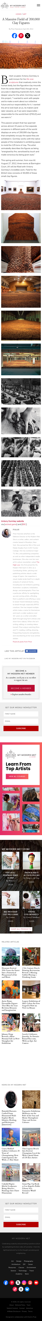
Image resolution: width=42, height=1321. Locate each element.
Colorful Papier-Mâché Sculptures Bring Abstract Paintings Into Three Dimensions (10, 1188)
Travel (31, 1271)
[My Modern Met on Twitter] (18, 1282)
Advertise (29, 1308)
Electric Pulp (32, 1317)
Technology (23, 1271)
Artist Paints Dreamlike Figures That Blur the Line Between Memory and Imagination (10, 1005)
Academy (19, 1274)
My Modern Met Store (16, 849)
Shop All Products (21, 929)
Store (27, 1274)
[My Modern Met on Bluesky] (27, 1288)
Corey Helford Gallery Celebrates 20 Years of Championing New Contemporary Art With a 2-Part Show (10, 1154)
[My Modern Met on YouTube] (36, 1282)
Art (24, 14)
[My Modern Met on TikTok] (15, 1288)
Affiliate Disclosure (14, 1311)
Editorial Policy (20, 1305)
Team (28, 1305)
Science (13, 1271)
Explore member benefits (21, 694)
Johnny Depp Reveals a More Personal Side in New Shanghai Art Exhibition (10, 1038)
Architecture (16, 1264)
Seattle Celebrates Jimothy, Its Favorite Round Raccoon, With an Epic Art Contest (30, 1038)
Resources (12, 1267)
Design (18, 1261)
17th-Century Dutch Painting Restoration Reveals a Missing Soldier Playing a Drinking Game (31, 972)
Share (32, 651)
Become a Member (21, 688)
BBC (24, 524)
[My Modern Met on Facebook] (6, 1282)
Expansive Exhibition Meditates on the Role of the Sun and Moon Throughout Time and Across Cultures (31, 1116)
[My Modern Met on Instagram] (24, 1282)
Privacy (24, 1311)
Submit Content (12, 1308)
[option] (11, 827)
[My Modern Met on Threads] (21, 1288)
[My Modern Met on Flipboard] (30, 1282)
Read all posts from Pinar (22, 642)
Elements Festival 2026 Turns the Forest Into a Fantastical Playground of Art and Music (11, 972)
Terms (30, 1311)
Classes (21, 1267)
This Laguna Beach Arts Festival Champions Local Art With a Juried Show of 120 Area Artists (31, 1153)
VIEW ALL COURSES (17, 776)
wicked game (11, 524)
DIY (24, 1264)
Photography (28, 1261)
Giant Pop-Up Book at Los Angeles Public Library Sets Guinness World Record (31, 1188)
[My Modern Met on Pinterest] (12, 1282)
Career (30, 1264)
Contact (22, 1308)
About (11, 1305)
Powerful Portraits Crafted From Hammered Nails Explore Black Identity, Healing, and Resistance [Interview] (9, 1118)
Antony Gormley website (12, 521)
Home (18, 14)
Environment (31, 1267)
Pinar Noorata (16, 29)
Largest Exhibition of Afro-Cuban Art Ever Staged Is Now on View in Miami (31, 1004)
